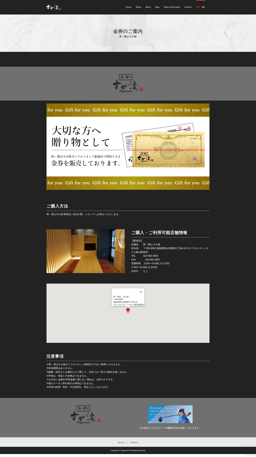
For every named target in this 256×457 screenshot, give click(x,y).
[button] (128, 310)
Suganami (125, 450)
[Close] (140, 291)
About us (121, 442)
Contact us (134, 442)
